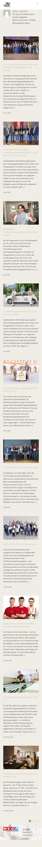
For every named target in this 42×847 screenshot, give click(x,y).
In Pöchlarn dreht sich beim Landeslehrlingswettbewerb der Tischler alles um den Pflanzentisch (20, 152)
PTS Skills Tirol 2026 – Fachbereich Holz (20, 467)
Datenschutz (28, 835)
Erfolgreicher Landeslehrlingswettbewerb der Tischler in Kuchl (20, 232)
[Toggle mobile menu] (38, 3)
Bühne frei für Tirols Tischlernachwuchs (20, 544)
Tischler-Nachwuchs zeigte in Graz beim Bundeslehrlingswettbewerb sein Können (20, 67)
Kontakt (26, 829)
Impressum (27, 832)
